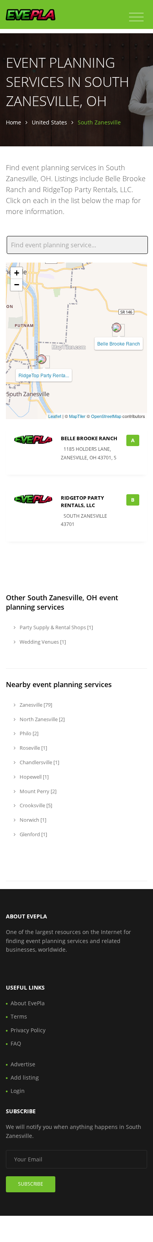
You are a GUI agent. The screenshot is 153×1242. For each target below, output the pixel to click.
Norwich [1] (32, 819)
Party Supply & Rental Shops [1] (55, 627)
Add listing (25, 1077)
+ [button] (16, 273)
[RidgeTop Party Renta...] (41, 359)
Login (18, 1090)
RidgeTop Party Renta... (43, 375)
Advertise (23, 1064)
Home (13, 122)
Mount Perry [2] (37, 791)
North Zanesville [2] (41, 719)
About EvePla (28, 1003)
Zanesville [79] (35, 704)
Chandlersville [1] (38, 762)
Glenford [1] (32, 834)
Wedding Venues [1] (42, 641)
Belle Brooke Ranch (118, 343)
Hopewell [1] (33, 776)
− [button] (16, 285)
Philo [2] (28, 733)
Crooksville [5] (35, 805)
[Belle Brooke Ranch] (116, 327)
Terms (19, 1016)
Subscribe (30, 1184)
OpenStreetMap (106, 416)
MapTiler (77, 416)
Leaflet (54, 416)
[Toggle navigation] (136, 17)
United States (49, 122)
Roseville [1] (32, 747)
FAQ (16, 1043)
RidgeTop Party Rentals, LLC (82, 501)
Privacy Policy (28, 1030)
